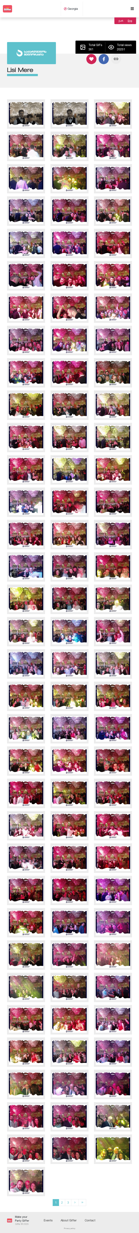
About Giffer (69, 1220)
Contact (90, 1220)
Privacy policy (69, 1228)
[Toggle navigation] (132, 8)
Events (48, 1220)
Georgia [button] (72, 9)
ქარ (120, 20)
